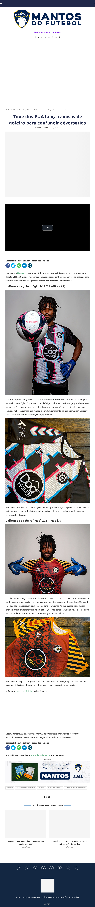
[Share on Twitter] (47, 797)
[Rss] (56, 37)
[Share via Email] (49, 797)
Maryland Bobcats (54, 788)
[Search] (94, 3)
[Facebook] (35, 37)
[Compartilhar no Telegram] (24, 265)
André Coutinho (42, 128)
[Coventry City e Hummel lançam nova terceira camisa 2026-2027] (25, 824)
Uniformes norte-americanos (75, 788)
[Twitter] (38, 37)
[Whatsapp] (49, 37)
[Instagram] (42, 37)
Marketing (22, 110)
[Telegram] (52, 37)
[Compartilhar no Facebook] (7, 265)
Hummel (41, 788)
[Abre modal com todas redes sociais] (30, 265)
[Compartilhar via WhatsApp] (19, 265)
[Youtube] (45, 37)
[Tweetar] (13, 265)
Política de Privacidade (71, 897)
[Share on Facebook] (44, 797)
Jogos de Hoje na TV (40, 755)
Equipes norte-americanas (26, 788)
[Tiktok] (59, 37)
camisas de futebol (24, 691)
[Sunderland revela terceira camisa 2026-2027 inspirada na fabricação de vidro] (69, 824)
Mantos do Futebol (11, 110)
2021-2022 (10, 788)
